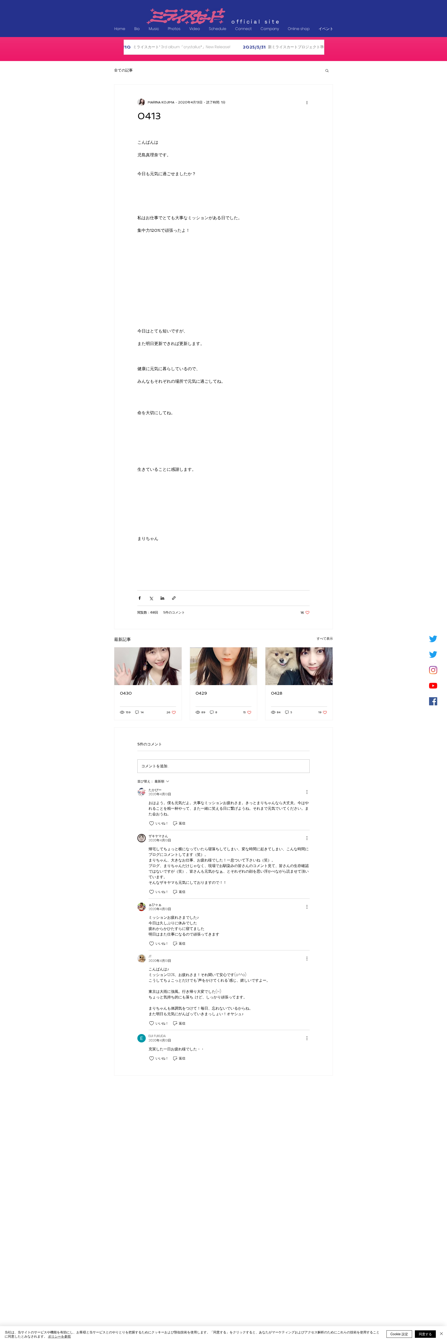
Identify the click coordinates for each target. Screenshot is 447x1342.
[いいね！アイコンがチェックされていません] (152, 823)
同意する (425, 1334)
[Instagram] (433, 670)
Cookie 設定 (399, 1334)
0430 (126, 693)
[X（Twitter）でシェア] (151, 598)
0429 (201, 693)
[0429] (223, 666)
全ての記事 (123, 70)
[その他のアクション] (307, 102)
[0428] (299, 666)
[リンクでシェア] (174, 598)
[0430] (148, 666)
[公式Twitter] (433, 654)
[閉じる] (441, 1334)
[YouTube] (433, 686)
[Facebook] (433, 701)
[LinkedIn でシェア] (162, 598)
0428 (276, 693)
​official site (256, 21)
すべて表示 (325, 638)
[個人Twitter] (433, 639)
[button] (327, 70)
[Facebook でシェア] (139, 598)
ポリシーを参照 (59, 1336)
